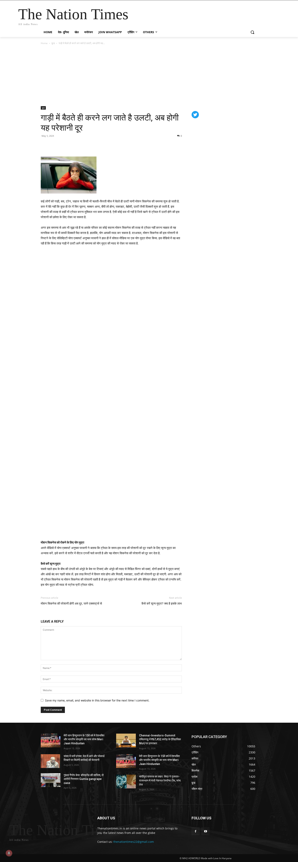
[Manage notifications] (9, 853)
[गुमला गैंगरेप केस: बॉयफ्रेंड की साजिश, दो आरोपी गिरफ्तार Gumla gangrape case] (50, 780)
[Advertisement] (149, 76)
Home (44, 43)
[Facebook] (45, 145)
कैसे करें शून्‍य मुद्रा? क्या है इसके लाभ (161, 603)
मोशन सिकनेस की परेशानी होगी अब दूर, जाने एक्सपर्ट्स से (71, 603)
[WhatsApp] (63, 145)
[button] (252, 32)
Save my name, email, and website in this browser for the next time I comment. (97, 700)
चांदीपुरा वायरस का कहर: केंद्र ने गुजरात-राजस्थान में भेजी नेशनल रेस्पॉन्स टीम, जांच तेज (160, 780)
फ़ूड (53, 43)
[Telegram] (73, 145)
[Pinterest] (54, 145)
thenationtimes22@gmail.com (133, 842)
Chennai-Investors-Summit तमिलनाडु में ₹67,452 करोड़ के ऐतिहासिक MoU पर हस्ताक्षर (160, 739)
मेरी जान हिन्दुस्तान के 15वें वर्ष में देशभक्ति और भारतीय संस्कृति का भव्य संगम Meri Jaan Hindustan (84, 739)
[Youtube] (205, 831)
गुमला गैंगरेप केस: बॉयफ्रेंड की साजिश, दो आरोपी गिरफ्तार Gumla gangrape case (84, 779)
